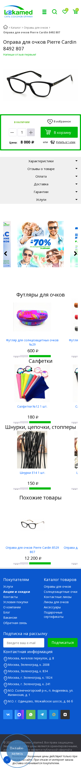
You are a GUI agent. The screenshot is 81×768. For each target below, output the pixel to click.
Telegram (42, 714)
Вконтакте (8, 714)
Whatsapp (30, 714)
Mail (53, 714)
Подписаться (63, 642)
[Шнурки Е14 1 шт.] (32, 449)
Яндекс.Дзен (65, 714)
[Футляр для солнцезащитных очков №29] (32, 317)
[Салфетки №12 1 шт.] (32, 383)
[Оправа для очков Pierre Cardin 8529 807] (32, 524)
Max (19, 714)
